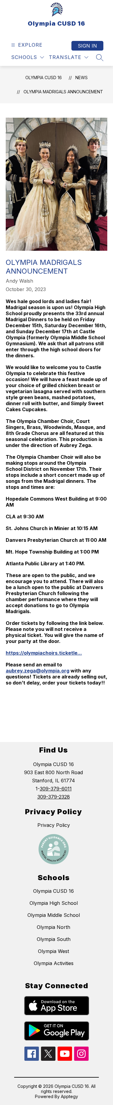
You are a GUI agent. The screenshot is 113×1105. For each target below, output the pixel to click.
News (81, 77)
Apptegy (69, 1096)
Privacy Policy (53, 825)
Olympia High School (54, 903)
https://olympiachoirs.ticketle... (44, 653)
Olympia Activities (54, 963)
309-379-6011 (56, 789)
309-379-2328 (53, 797)
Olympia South (54, 939)
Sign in (87, 46)
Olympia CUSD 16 (43, 77)
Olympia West (53, 951)
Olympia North (53, 927)
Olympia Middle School (53, 915)
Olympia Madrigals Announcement (63, 91)
